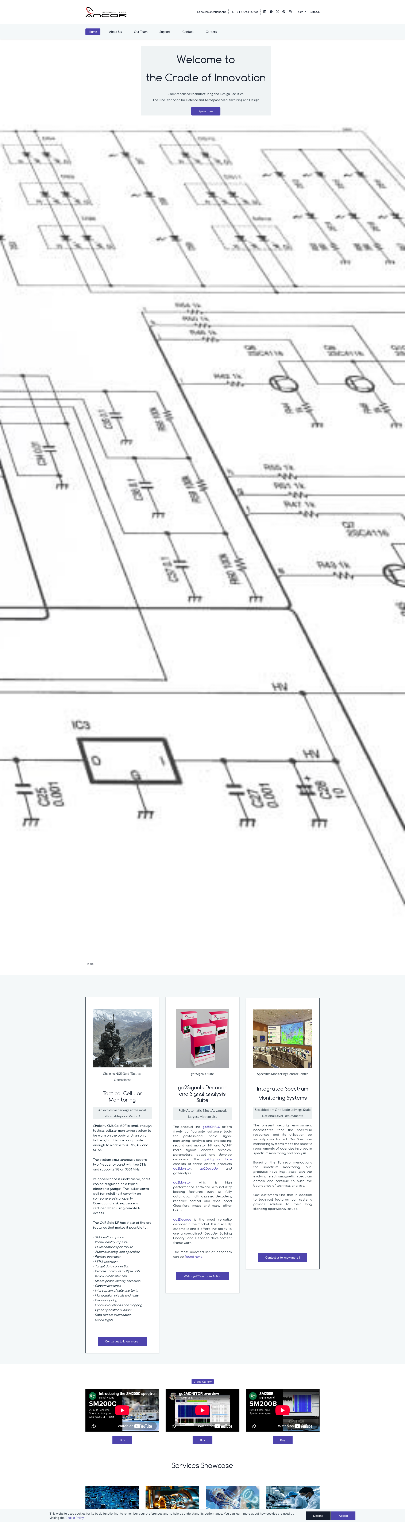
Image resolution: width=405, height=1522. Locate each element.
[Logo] (106, 12)
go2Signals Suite (218, 1159)
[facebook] (271, 12)
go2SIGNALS (211, 1127)
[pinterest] (283, 12)
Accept (343, 1515)
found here (193, 1256)
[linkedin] (264, 12)
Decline (318, 1515)
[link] (122, 1012)
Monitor (189, 1182)
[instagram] (290, 12)
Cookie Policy (74, 1517)
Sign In (302, 11)
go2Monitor (182, 1168)
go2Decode (213, 1168)
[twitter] (277, 12)
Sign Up (315, 11)
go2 (176, 1182)
